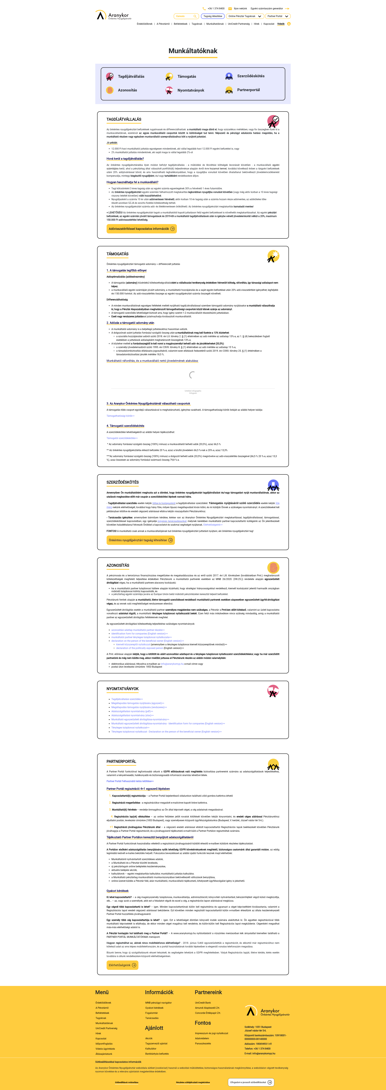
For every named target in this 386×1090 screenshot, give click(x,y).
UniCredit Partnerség (239, 23)
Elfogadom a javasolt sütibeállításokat (248, 1082)
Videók (281, 23)
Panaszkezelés (203, 1043)
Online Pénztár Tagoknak (242, 16)
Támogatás (187, 76)
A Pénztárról (163, 23)
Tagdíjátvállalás (131, 76)
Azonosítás (127, 90)
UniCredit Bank (203, 1002)
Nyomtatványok (191, 90)
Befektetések (180, 23)
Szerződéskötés (251, 76)
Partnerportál (248, 90)
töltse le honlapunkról (164, 503)
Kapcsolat (269, 23)
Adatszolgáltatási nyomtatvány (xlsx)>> (132, 715)
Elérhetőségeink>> (213, 524)
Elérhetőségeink (119, 965)
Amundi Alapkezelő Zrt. (207, 1007)
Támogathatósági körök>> (120, 415)
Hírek (256, 23)
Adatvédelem (202, 1038)
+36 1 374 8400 (216, 8)
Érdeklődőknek (144, 23)
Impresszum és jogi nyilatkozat (211, 1033)
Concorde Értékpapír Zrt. (208, 1013)
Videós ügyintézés (105, 1048)
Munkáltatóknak (215, 23)
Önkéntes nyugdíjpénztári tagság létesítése (138, 540)
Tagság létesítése (213, 16)
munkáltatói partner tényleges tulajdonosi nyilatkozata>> (141, 637)
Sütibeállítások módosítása (126, 1082)
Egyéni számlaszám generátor (267, 8)
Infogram (193, 393)
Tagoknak (197, 23)
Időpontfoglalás (104, 1043)
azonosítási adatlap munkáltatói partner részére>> (138, 630)
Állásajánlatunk (104, 1054)
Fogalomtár (151, 1013)
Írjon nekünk (240, 8)
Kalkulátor (150, 1048)
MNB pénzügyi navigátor (158, 1002)
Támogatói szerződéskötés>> (122, 438)
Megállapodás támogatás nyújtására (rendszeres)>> (139, 707)
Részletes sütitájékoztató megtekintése (193, 1082)
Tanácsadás (151, 1018)
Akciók (148, 1038)
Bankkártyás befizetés (157, 1053)
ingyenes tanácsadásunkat (172, 521)
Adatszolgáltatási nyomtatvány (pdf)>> (132, 711)
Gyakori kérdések (154, 1007)
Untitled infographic (193, 391)
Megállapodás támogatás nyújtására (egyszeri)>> (137, 703)
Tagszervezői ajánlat (156, 1043)
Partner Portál (275, 16)
